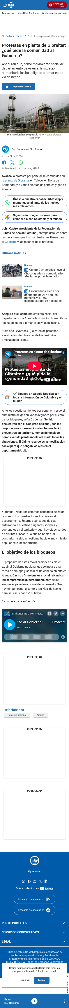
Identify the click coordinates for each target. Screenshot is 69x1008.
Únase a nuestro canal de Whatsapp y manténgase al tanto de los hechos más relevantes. (38, 202)
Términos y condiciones (28, 955)
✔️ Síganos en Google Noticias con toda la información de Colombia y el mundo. (37, 397)
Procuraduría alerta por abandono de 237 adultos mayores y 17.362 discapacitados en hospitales (43, 296)
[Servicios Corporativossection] (63, 932)
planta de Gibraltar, (17, 180)
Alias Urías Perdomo (27, 13)
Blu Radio (7, 36)
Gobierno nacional (17, 715)
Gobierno (11, 242)
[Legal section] (63, 941)
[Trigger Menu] (5, 5)
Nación (19, 36)
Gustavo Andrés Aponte (54, 13)
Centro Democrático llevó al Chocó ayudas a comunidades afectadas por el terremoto (44, 273)
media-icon (34, 1001)
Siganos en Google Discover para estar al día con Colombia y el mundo (37, 216)
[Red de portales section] (63, 923)
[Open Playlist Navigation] (64, 1001)
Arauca (40, 715)
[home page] (35, 860)
